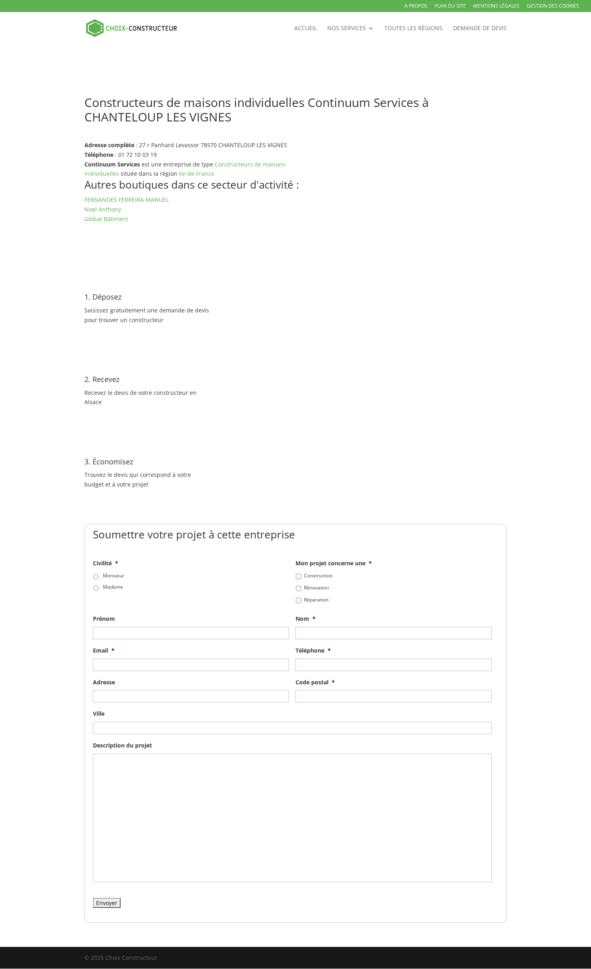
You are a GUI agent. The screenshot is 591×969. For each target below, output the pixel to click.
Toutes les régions (413, 28)
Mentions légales (496, 6)
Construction (318, 575)
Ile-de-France (196, 173)
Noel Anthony (102, 209)
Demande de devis (480, 28)
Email (104, 650)
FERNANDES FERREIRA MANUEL (126, 199)
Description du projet (122, 745)
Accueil (305, 28)
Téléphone (313, 650)
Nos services (346, 28)
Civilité (105, 563)
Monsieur (113, 575)
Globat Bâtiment (106, 219)
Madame (113, 586)
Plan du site (450, 6)
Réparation (316, 599)
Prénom (104, 618)
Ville (99, 713)
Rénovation (316, 587)
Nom (306, 618)
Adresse (104, 682)
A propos (415, 6)
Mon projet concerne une (334, 563)
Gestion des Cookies (553, 6)
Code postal (315, 682)
